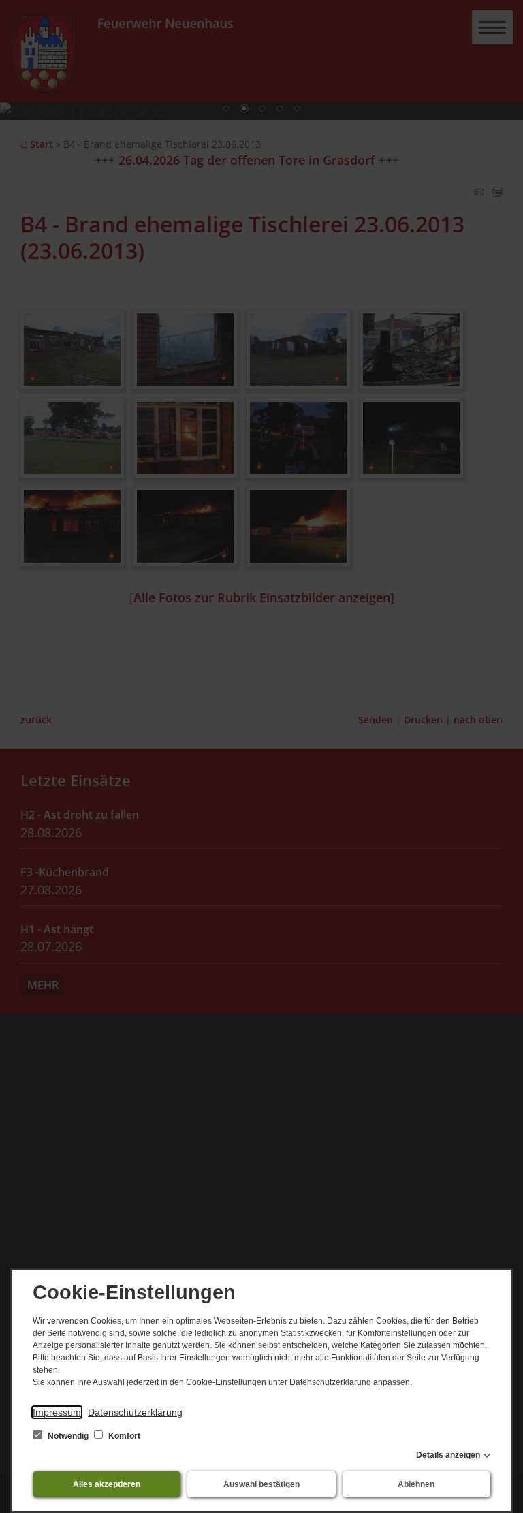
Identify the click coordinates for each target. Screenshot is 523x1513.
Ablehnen (416, 1484)
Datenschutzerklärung (135, 1412)
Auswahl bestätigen (261, 1484)
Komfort (123, 1436)
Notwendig (68, 1436)
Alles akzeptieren (106, 1484)
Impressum (57, 1412)
